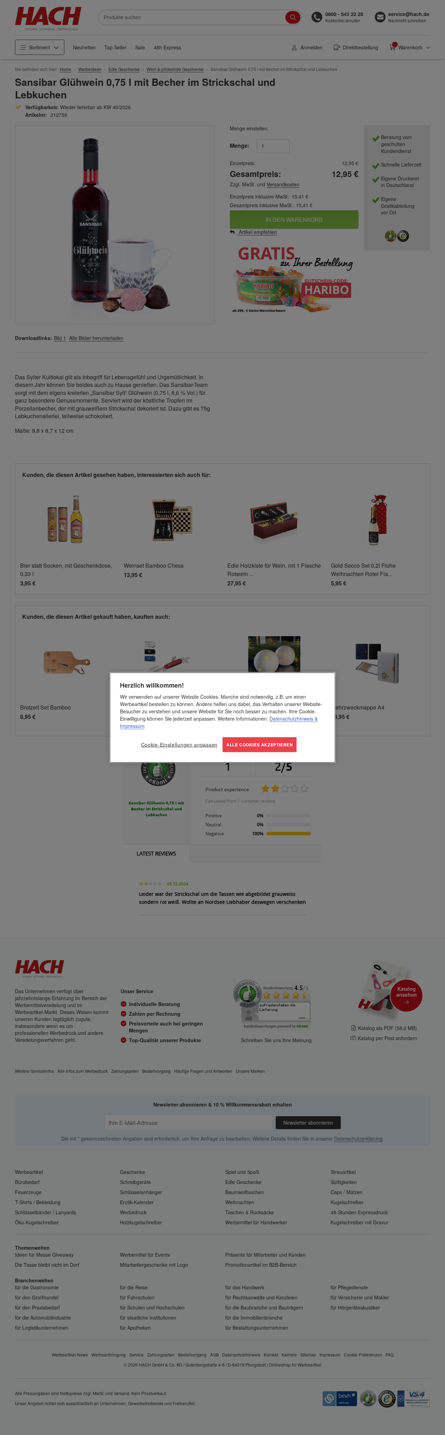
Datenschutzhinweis (291, 718)
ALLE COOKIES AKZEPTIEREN (259, 744)
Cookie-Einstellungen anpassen (179, 744)
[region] (222, 717)
